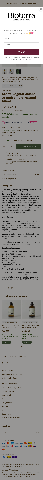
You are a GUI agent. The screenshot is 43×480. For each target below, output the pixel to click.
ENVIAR (21, 52)
